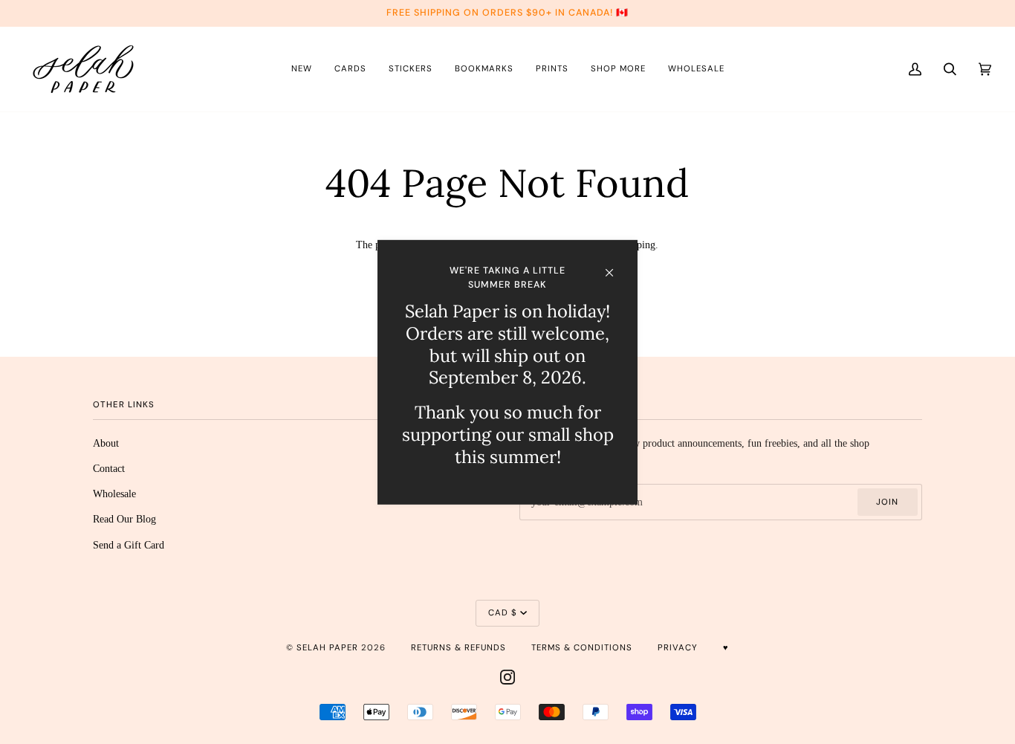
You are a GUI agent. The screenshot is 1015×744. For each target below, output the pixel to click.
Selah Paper (327, 647)
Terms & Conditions (581, 647)
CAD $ (502, 612)
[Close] (616, 265)
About (106, 443)
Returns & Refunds (458, 647)
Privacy (678, 647)
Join (887, 502)
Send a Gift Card (128, 545)
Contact (109, 468)
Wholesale (114, 493)
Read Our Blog (124, 519)
